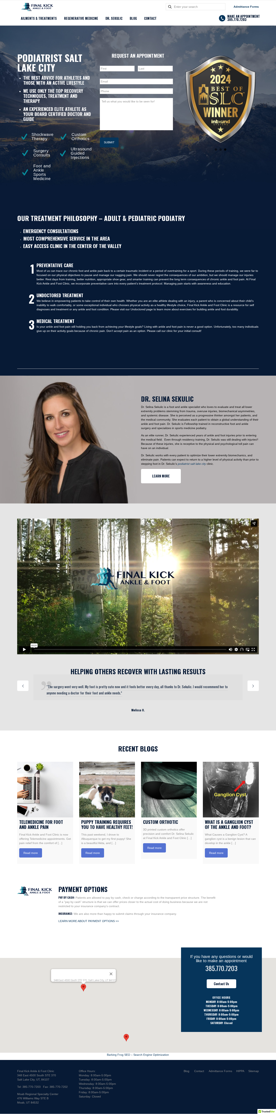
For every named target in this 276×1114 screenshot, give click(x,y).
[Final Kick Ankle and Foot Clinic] (37, 6)
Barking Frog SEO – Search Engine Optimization (138, 1054)
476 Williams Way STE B (32, 1098)
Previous (176, 99)
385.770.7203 (221, 968)
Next (265, 99)
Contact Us (221, 983)
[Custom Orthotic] (169, 789)
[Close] (111, 974)
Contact (199, 1071)
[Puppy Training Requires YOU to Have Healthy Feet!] (107, 789)
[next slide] (253, 685)
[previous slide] (22, 685)
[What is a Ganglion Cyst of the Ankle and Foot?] (231, 789)
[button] (83, 987)
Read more (30, 853)
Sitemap (253, 1071)
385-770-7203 (31, 1086)
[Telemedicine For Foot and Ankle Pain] (45, 789)
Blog (186, 1071)
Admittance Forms (246, 6)
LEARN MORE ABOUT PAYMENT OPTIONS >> (88, 921)
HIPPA (240, 1071)
